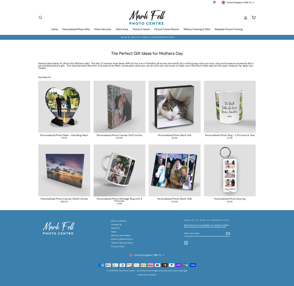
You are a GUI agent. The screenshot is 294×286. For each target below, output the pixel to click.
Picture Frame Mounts (166, 29)
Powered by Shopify (147, 275)
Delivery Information (121, 235)
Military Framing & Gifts (197, 29)
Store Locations (118, 221)
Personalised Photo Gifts (76, 29)
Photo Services (102, 29)
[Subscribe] (228, 233)
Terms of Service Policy (122, 242)
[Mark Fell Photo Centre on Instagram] (186, 243)
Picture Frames (141, 29)
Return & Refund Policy (122, 239)
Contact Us (116, 224)
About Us (115, 228)
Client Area (122, 29)
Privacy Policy (117, 246)
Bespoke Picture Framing (229, 29)
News (113, 231)
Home (54, 29)
